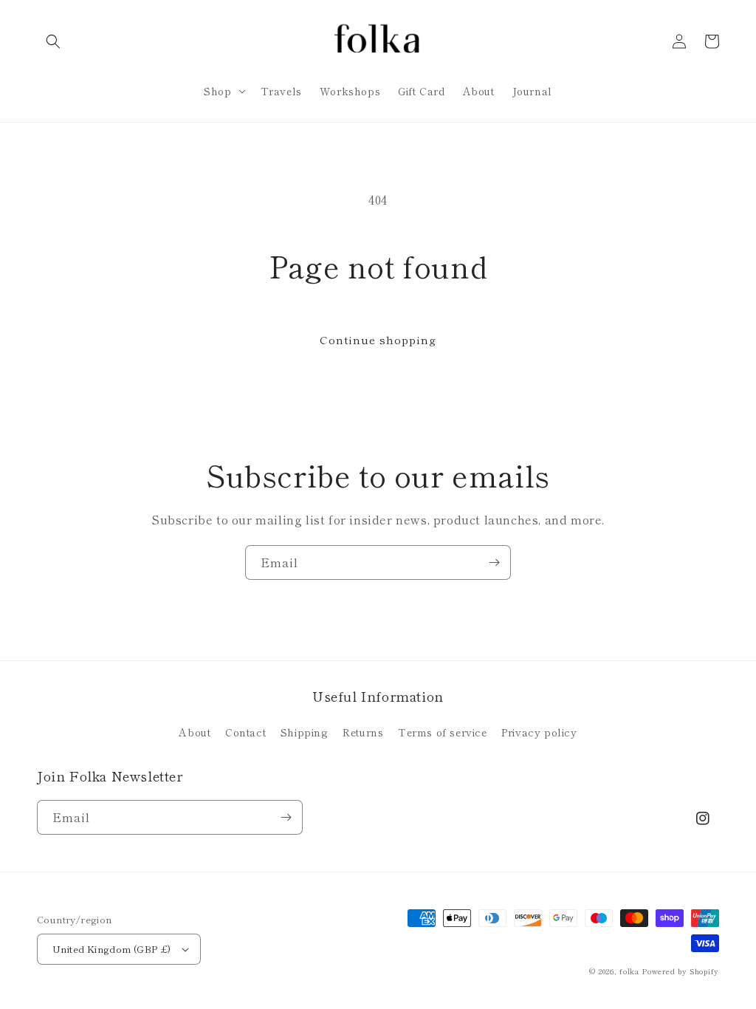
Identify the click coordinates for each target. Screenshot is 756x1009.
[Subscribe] (494, 562)
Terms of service (442, 732)
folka (629, 970)
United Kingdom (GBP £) (111, 949)
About (194, 732)
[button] (53, 41)
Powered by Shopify (680, 970)
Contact (245, 732)
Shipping (305, 732)
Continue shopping (378, 339)
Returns (363, 732)
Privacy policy (539, 732)
